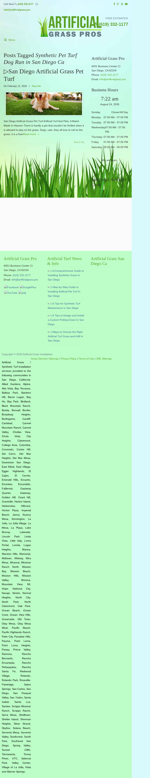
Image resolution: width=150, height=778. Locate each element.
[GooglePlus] (28, 287)
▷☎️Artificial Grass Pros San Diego (70, 26)
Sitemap (53, 358)
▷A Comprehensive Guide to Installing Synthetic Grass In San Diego (66, 275)
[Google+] (118, 4)
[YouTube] (126, 4)
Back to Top (79, 142)
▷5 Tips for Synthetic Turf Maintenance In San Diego (64, 305)
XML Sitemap (104, 358)
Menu (12, 39)
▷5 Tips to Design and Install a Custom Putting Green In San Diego (66, 320)
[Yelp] (122, 4)
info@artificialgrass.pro (17, 9)
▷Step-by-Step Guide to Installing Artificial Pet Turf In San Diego (64, 291)
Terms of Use (86, 358)
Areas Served (39, 358)
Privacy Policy (68, 358)
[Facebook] (114, 4)
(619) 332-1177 (25, 4)
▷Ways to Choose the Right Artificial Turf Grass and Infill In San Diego (65, 336)
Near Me (36, 86)
